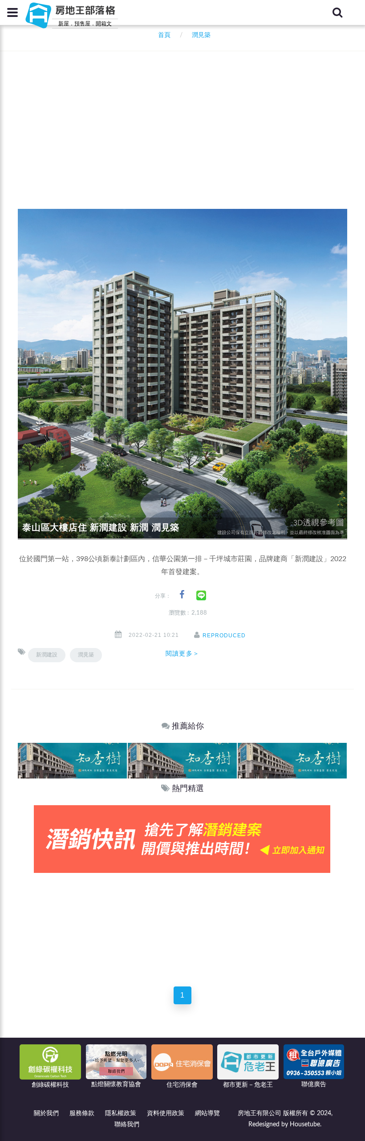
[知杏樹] (72, 760)
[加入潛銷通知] (182, 838)
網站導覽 (207, 1113)
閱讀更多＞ (182, 653)
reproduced (224, 635)
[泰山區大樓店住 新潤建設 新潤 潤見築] (182, 374)
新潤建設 (46, 655)
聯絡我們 (126, 1124)
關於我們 (46, 1113)
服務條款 (81, 1113)
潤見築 (86, 655)
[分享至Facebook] (181, 595)
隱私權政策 (120, 1113)
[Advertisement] (191, 118)
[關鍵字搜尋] (337, 12)
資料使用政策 (165, 1113)
